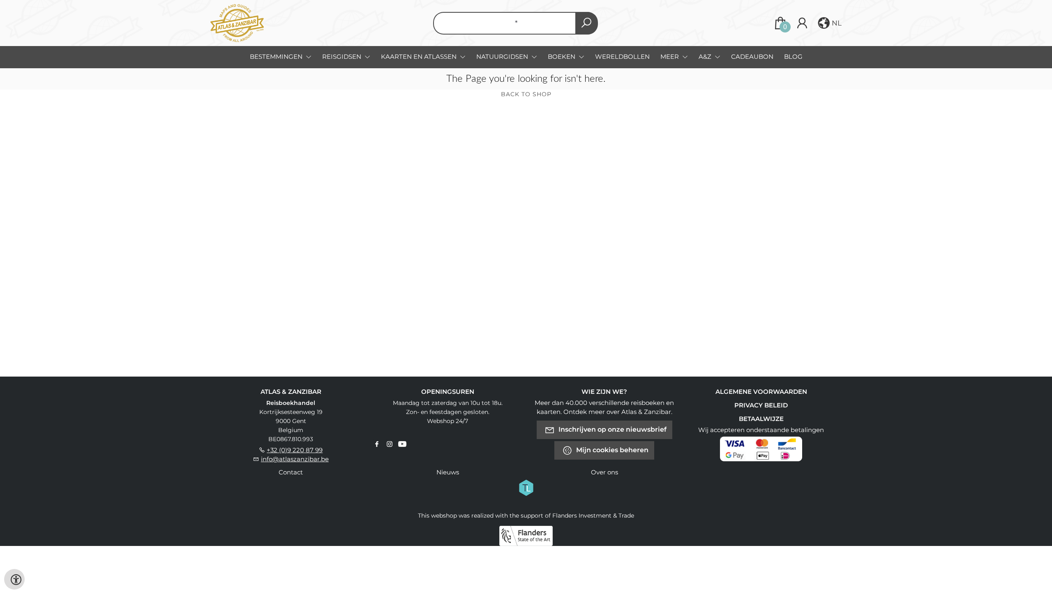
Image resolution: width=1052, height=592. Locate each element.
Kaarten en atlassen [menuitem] (419, 56)
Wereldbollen (622, 56)
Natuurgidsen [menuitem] (503, 56)
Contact (291, 472)
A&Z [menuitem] (706, 56)
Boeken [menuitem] (562, 56)
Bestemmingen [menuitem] (277, 56)
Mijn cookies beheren (611, 450)
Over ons (604, 472)
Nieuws (447, 472)
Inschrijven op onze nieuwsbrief (612, 429)
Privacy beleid (761, 405)
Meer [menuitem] (670, 56)
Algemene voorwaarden (761, 391)
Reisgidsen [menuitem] (342, 56)
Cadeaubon (752, 56)
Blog (793, 56)
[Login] (802, 23)
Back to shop (526, 94)
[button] (829, 23)
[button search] (586, 23)
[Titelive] (526, 487)
